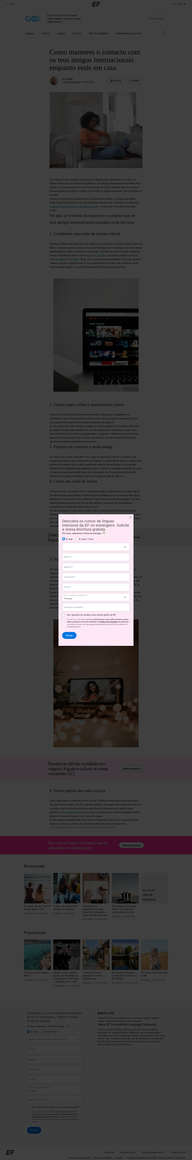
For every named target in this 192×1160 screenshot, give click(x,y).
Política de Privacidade (109, 622)
